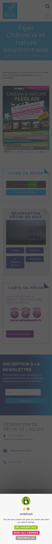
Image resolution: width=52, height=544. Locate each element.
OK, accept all (26, 527)
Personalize (26, 538)
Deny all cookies (26, 533)
